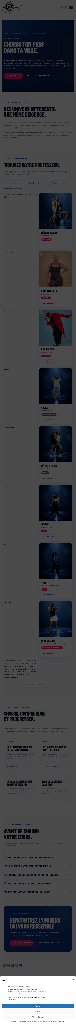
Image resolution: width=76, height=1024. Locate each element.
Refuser (38, 1011)
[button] (73, 980)
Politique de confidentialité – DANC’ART (52, 1021)
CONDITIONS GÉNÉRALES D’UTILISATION (25, 1021)
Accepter (38, 1006)
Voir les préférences (38, 1017)
